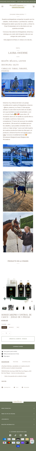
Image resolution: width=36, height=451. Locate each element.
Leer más (3, 381)
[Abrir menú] (4, 6)
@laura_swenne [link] (9, 107)
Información (26, 361)
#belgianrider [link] (24, 137)
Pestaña (15, 361)
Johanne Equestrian (17, 431)
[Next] (32, 287)
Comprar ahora (18, 346)
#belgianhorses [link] (15, 137)
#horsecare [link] (6, 137)
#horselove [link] (6, 139)
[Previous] (4, 287)
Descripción (5, 361)
